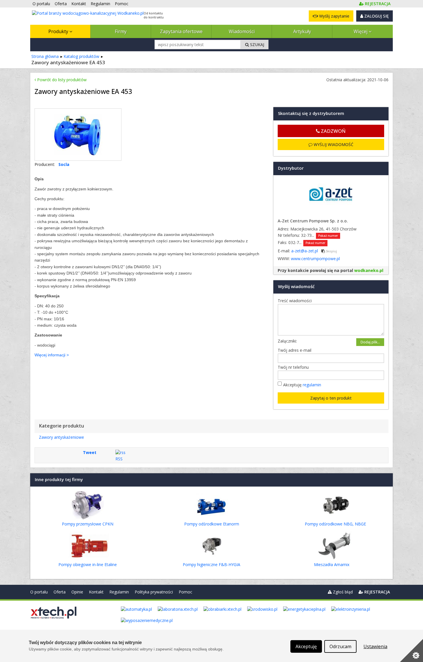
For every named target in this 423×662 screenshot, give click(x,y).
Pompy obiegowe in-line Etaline (87, 564)
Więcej (361, 31)
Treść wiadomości (296, 300)
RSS (119, 458)
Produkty (58, 31)
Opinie (77, 592)
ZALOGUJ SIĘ (376, 16)
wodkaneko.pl (368, 270)
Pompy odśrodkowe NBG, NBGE (335, 524)
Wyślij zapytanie (333, 16)
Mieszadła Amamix (331, 564)
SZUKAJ (256, 44)
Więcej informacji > (52, 355)
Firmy (121, 31)
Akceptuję (302, 384)
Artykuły (302, 31)
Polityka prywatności (154, 592)
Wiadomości (242, 31)
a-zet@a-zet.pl (305, 251)
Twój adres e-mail (296, 350)
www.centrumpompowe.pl (315, 258)
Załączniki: (287, 341)
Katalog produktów (81, 56)
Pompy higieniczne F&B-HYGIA (211, 564)
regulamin (312, 384)
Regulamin (119, 592)
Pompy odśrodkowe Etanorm (211, 524)
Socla (63, 164)
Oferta (60, 592)
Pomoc (185, 592)
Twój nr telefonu (295, 367)
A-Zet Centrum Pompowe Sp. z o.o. (313, 221)
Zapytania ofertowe (181, 31)
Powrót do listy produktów (61, 79)
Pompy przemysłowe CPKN (87, 524)
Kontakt (96, 592)
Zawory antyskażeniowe (61, 437)
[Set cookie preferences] (411, 650)
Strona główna (45, 56)
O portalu (39, 592)
